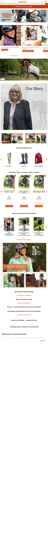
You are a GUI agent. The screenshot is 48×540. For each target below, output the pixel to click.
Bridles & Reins (12, 465)
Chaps (35, 494)
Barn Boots (36, 497)
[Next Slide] (46, 160)
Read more (43, 512)
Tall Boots (35, 488)
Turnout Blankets (35, 461)
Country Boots (35, 490)
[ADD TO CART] (9, 207)
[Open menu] (2, 1)
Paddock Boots (36, 492)
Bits (12, 467)
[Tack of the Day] (22, 2)
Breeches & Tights (12, 488)
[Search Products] (46, 4)
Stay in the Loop (24, 521)
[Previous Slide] (1, 160)
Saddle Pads (12, 463)
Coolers (36, 467)
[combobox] (24, 4)
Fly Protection (35, 469)
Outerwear (12, 497)
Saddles (12, 461)
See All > (12, 472)
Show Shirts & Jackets (12, 494)
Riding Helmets (12, 490)
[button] (23, 80)
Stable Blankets (36, 463)
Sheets (35, 465)
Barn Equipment (12, 469)
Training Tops (12, 492)
